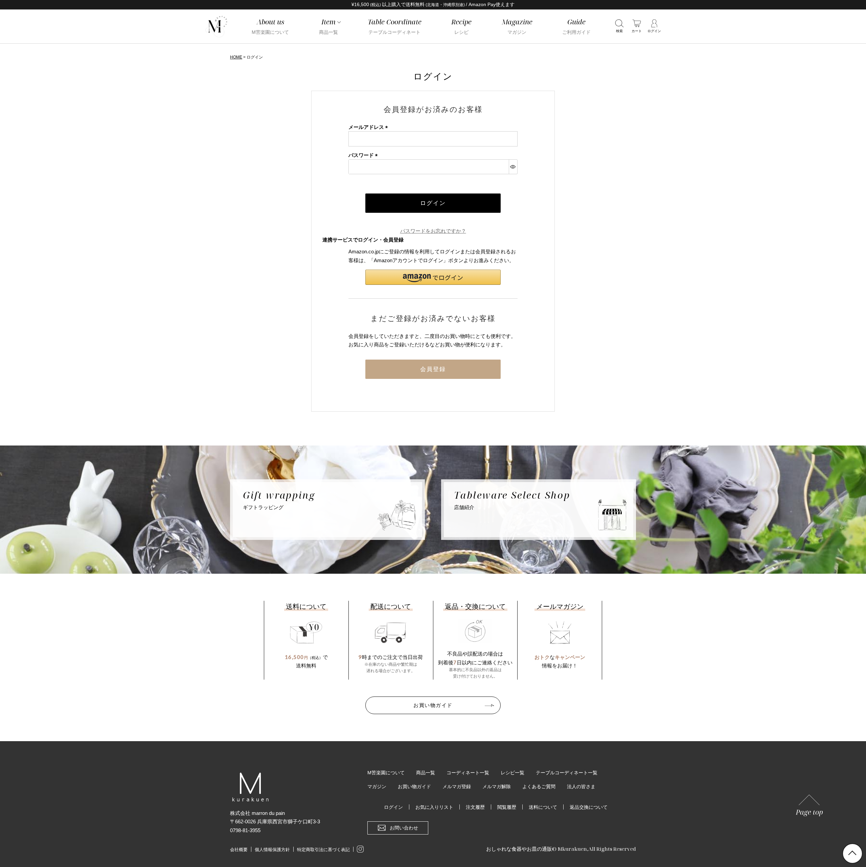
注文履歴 (475, 807)
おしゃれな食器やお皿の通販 (519, 848)
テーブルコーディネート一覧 (566, 772)
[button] (433, 277)
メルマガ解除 (496, 786)
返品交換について (589, 807)
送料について (543, 807)
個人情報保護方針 (272, 849)
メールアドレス (369, 127)
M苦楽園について (386, 772)
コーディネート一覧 (468, 772)
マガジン (376, 786)
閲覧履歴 (506, 807)
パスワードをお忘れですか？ (433, 231)
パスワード (364, 155)
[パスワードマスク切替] (513, 167)
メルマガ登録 (456, 786)
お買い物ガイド (433, 705)
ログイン (393, 807)
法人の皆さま (581, 786)
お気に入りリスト (434, 807)
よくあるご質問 (538, 786)
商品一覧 (425, 772)
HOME (236, 57)
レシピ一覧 (512, 772)
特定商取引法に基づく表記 (323, 849)
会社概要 (239, 849)
